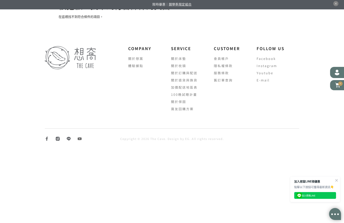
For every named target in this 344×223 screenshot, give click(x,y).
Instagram (267, 65)
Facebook (266, 58)
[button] (337, 85)
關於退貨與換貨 (184, 80)
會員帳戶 (221, 58)
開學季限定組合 (180, 4)
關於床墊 (178, 58)
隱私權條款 (223, 65)
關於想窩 (135, 58)
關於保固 (178, 101)
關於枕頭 (178, 65)
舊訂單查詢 (223, 80)
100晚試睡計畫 (184, 94)
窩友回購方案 (182, 108)
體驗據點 (135, 65)
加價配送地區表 (184, 87)
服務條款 (221, 72)
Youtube (265, 72)
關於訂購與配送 (184, 72)
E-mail (263, 80)
